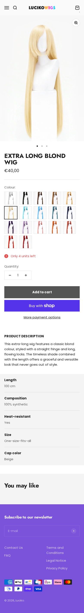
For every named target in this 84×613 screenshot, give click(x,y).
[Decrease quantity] (10, 275)
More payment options (42, 317)
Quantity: (11, 266)
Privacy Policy (56, 568)
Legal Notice (56, 560)
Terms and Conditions (55, 550)
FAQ (7, 555)
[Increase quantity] (25, 275)
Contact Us (13, 547)
